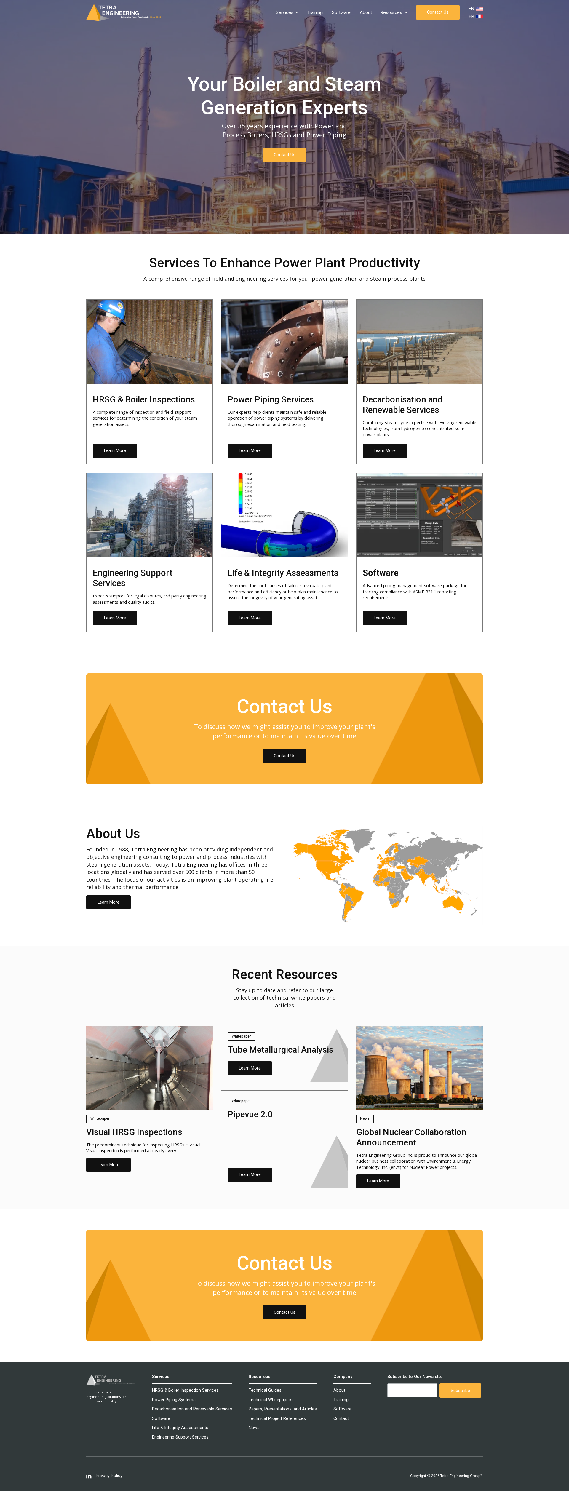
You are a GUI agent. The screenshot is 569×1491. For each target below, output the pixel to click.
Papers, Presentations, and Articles (283, 1409)
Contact (341, 1418)
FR (471, 16)
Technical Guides (265, 1390)
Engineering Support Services (180, 1437)
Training (315, 12)
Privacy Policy (109, 1475)
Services (160, 1376)
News (254, 1427)
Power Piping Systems (174, 1399)
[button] (287, 12)
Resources (259, 1376)
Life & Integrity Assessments (180, 1427)
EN (471, 8)
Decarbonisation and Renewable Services (192, 1409)
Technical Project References (277, 1418)
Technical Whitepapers (271, 1399)
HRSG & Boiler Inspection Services (185, 1390)
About (366, 12)
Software (341, 12)
